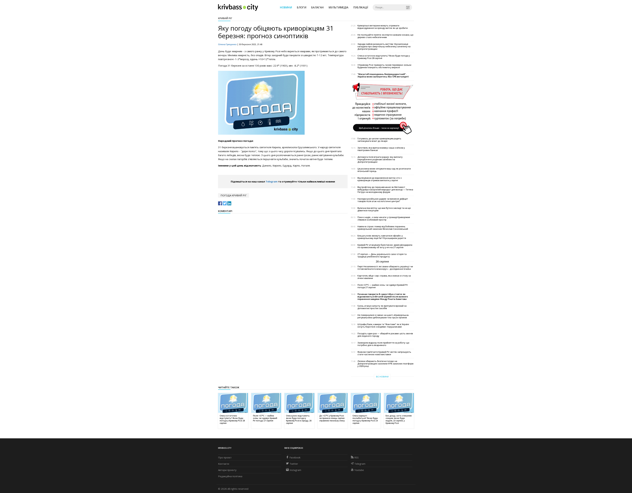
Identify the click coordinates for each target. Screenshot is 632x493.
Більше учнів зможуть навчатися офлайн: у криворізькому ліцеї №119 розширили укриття (381, 236)
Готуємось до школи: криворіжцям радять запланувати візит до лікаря (379, 139)
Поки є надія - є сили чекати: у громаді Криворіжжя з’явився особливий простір (383, 218)
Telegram (271, 181)
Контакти (223, 463)
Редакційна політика (230, 476)
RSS (356, 457)
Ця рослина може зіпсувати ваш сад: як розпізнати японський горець (384, 169)
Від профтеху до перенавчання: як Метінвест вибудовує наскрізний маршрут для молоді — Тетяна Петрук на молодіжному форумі (385, 189)
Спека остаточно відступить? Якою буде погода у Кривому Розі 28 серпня (383, 57)
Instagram (295, 470)
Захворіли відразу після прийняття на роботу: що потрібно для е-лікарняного (383, 344)
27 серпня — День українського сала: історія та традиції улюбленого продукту (382, 255)
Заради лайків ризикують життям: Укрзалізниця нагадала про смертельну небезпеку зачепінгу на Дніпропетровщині (383, 46)
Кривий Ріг (225, 18)
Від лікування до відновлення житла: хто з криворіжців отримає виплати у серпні (379, 179)
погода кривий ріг (234, 195)
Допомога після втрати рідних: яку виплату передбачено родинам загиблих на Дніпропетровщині (380, 159)
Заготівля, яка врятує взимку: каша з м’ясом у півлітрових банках (381, 149)
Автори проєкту (227, 470)
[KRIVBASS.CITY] (238, 7)
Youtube (359, 470)
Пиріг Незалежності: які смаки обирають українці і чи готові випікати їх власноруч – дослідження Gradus (385, 267)
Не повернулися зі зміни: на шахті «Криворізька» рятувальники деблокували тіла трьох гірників (383, 316)
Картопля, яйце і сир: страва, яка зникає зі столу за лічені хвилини (384, 276)
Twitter (294, 463)
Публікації (360, 7)
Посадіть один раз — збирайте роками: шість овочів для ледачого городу (385, 334)
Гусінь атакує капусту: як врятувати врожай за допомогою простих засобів (382, 307)
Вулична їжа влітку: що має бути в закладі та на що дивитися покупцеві (384, 209)
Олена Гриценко (227, 44)
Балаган (317, 7)
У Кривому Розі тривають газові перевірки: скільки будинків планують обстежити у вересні (384, 66)
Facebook (295, 457)
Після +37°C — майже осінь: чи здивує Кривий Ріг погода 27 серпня (382, 286)
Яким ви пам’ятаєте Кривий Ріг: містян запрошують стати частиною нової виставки (384, 353)
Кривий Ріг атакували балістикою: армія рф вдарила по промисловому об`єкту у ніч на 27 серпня (384, 246)
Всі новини (382, 376)
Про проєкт (225, 457)
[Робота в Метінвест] (382, 108)
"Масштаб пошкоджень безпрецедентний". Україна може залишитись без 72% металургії (383, 75)
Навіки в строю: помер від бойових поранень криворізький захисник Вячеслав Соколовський (382, 227)
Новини (286, 7)
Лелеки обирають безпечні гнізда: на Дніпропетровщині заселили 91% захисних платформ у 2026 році (385, 363)
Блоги (301, 7)
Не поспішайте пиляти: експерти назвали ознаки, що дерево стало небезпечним (385, 36)
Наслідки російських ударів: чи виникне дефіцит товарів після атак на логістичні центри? (382, 200)
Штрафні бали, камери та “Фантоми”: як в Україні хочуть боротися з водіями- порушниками (383, 325)
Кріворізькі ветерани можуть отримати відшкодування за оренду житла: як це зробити (382, 26)
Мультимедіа (338, 7)
